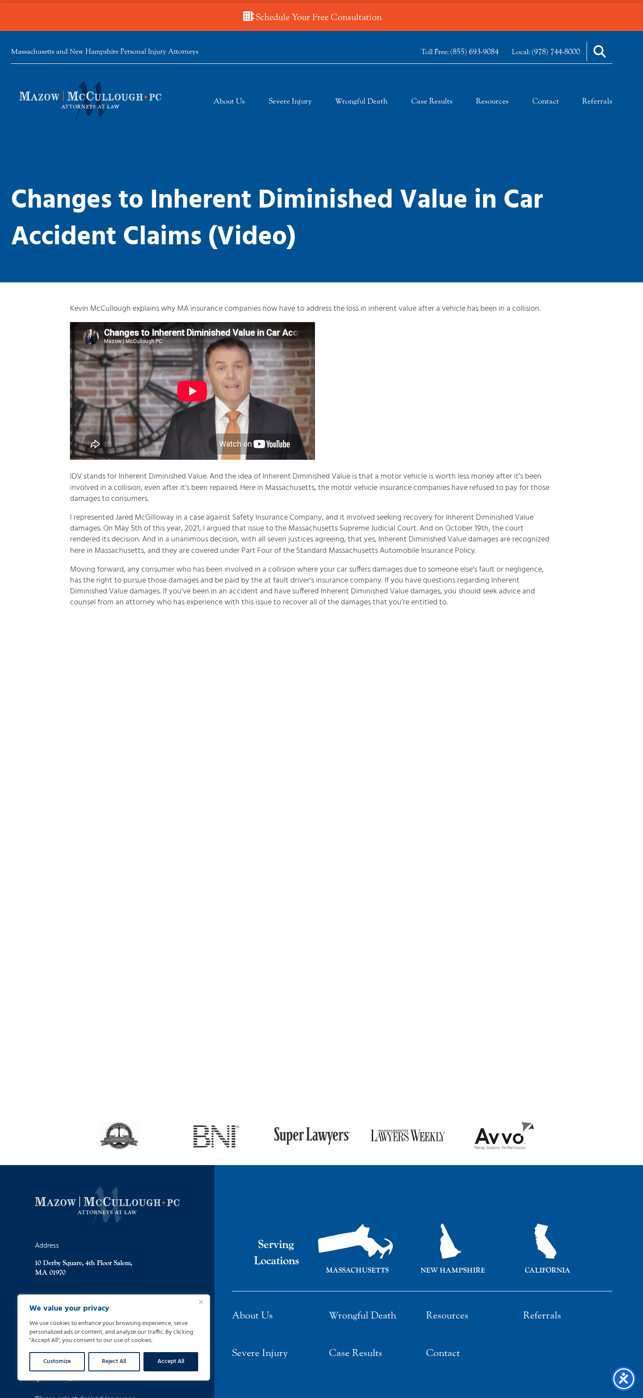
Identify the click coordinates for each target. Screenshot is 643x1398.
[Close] (201, 1302)
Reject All (114, 1361)
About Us (229, 101)
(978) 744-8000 (556, 51)
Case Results (432, 101)
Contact (545, 101)
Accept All (170, 1361)
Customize (57, 1361)
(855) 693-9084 (475, 51)
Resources (492, 101)
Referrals (597, 101)
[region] (113, 1337)
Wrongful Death (361, 101)
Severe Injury (290, 101)
